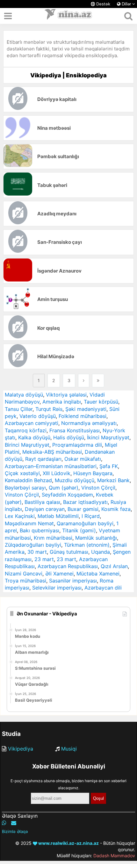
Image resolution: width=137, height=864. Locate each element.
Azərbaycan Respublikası (68, 566)
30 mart (37, 552)
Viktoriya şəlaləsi (66, 394)
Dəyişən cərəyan (45, 509)
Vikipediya (20, 748)
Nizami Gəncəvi (23, 573)
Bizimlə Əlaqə (15, 831)
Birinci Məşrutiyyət (27, 445)
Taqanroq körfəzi (26, 430)
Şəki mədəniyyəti (85, 409)
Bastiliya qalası (42, 502)
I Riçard (91, 516)
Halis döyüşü (68, 437)
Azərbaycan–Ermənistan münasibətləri (51, 466)
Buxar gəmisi (83, 509)
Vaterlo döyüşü (37, 416)
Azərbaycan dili (103, 587)
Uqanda (100, 552)
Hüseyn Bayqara (92, 473)
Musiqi (69, 748)
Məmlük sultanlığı (96, 538)
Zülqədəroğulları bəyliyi (33, 545)
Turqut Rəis (48, 409)
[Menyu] (8, 16)
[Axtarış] (128, 16)
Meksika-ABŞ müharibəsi (52, 452)
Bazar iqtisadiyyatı (85, 502)
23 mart (44, 559)
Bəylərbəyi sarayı (25, 487)
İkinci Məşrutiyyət (108, 437)
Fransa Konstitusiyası (74, 430)
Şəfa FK (108, 466)
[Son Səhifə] (98, 380)
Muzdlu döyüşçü (74, 480)
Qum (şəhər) (63, 487)
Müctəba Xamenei (97, 573)
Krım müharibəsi (53, 538)
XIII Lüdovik (56, 473)
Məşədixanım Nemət (29, 523)
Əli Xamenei (59, 573)
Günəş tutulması (69, 552)
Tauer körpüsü (101, 401)
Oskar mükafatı (82, 459)
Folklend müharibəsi (82, 416)
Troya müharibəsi (25, 580)
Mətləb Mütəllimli (58, 516)
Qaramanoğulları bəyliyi (85, 523)
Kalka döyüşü (34, 437)
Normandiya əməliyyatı (89, 423)
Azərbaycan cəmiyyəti (31, 423)
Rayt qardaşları (43, 459)
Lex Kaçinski (20, 516)
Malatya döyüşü (24, 394)
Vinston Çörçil (98, 487)
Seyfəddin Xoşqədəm (67, 494)
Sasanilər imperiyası (73, 580)
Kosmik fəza (116, 509)
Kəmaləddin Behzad (28, 480)
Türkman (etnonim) (87, 545)
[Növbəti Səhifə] (83, 380)
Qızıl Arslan (114, 566)
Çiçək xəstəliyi (22, 473)
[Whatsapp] (4, 823)
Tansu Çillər (18, 409)
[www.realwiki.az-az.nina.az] (68, 16)
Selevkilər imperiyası (57, 587)
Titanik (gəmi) (79, 530)
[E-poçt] (13, 823)
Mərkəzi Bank (113, 480)
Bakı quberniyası (39, 530)
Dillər (126, 4)
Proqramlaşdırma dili (77, 445)
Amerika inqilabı (61, 401)
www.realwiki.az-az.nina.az (68, 843)
